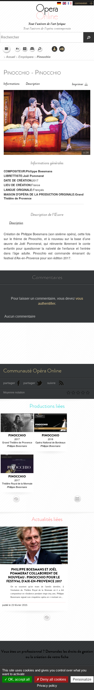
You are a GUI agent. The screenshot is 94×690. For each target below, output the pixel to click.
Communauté (62, 49)
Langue (17, 49)
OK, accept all (18, 679)
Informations (11, 83)
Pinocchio (43, 57)
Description (33, 83)
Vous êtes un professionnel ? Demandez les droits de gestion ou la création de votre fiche (47, 654)
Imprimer (77, 84)
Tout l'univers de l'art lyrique (47, 24)
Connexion (55, 49)
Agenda (25, 49)
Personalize (82, 679)
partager (9, 383)
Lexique (32, 49)
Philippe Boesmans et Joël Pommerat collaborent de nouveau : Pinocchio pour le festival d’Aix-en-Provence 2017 (34, 575)
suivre (51, 383)
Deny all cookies (52, 679)
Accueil (10, 57)
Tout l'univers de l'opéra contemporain (47, 28)
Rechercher (40, 49)
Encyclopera (25, 57)
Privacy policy (47, 685)
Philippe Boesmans (39, 171)
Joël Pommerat (33, 176)
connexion (81, 3)
